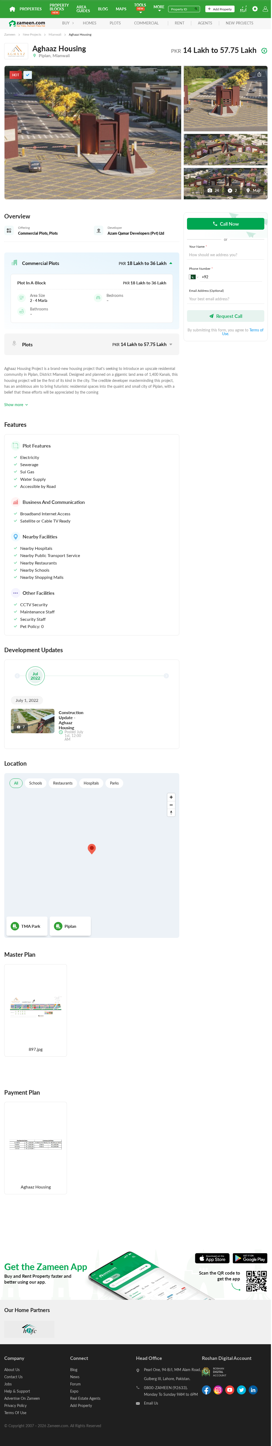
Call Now (229, 223)
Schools (35, 783)
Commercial (146, 23)
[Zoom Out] (171, 805)
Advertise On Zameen (22, 1398)
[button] (91, 263)
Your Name (198, 246)
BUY (66, 23)
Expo (74, 1391)
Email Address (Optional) (206, 290)
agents (205, 23)
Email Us (151, 1403)
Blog (103, 8)
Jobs (8, 1383)
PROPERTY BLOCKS (59, 7)
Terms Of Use (15, 1412)
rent (179, 23)
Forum (75, 1383)
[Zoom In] (171, 797)
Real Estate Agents (85, 1398)
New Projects (32, 34)
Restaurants (63, 783)
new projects (239, 23)
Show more (13, 404)
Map (256, 190)
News (74, 1376)
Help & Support (17, 1391)
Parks (114, 783)
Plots (115, 23)
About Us (12, 1369)
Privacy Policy (15, 1405)
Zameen (9, 34)
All (16, 783)
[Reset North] (171, 812)
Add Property (222, 9)
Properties (31, 8)
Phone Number (201, 268)
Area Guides (83, 9)
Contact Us (13, 1376)
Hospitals (91, 783)
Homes (89, 23)
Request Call (229, 316)
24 (217, 190)
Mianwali (55, 34)
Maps (121, 8)
